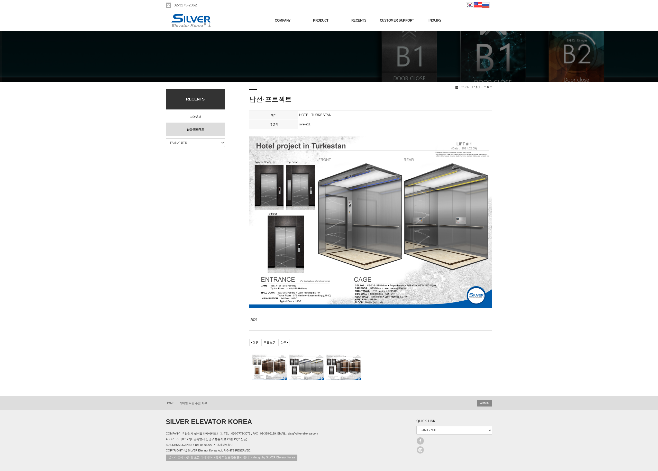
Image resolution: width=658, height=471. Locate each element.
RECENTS (359, 20)
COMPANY (283, 20)
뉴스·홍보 (195, 116)
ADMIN (484, 403)
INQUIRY (435, 20)
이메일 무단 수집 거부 (193, 403)
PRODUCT (320, 20)
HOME (170, 403)
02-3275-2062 (185, 5)
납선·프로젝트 (195, 129)
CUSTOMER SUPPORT (397, 20)
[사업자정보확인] (223, 444)
